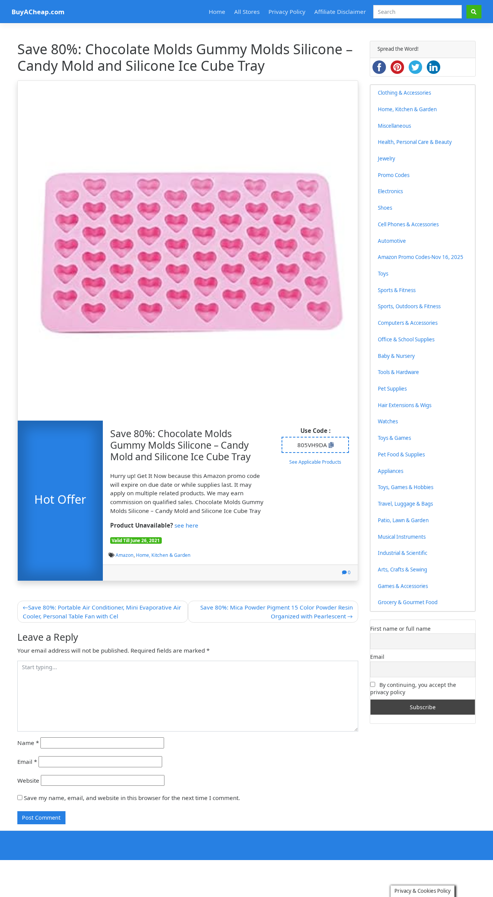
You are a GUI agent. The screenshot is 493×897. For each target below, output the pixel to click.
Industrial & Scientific (402, 553)
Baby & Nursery (396, 355)
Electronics (390, 191)
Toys (383, 273)
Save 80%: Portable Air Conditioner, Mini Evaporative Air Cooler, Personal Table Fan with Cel (102, 611)
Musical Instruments (402, 536)
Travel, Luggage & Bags (405, 503)
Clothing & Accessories (404, 92)
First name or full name (400, 628)
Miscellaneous (394, 125)
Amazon (125, 555)
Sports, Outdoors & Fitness (409, 306)
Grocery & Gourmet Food (408, 602)
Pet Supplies (392, 388)
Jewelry (386, 158)
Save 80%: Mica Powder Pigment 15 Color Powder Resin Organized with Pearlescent (276, 611)
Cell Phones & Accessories (408, 224)
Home (217, 11)
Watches (388, 421)
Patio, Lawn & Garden (403, 520)
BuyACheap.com (38, 11)
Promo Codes (393, 175)
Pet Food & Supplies (401, 454)
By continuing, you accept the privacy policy (413, 688)
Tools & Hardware (398, 372)
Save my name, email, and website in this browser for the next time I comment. (132, 798)
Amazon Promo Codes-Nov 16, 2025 (420, 257)
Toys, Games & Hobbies (405, 487)
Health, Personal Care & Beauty (415, 142)
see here (186, 525)
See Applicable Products (315, 462)
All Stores (247, 11)
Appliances (390, 471)
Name (28, 743)
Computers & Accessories (408, 322)
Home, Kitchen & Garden (163, 555)
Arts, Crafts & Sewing (402, 569)
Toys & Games (394, 437)
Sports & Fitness (397, 290)
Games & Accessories (403, 586)
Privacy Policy (286, 11)
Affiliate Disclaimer (340, 11)
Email (27, 761)
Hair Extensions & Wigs (404, 405)
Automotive (392, 240)
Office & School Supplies (406, 339)
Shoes (385, 207)
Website (28, 780)
